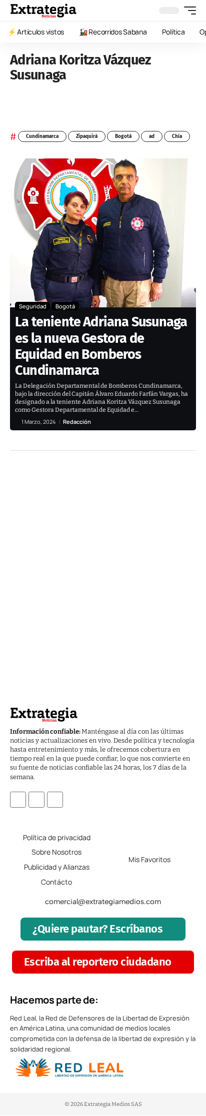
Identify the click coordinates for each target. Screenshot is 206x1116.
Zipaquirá (87, 136)
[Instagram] (36, 800)
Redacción (77, 421)
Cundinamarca (42, 136)
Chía (177, 136)
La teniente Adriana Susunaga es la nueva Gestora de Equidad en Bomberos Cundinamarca (101, 346)
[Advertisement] (103, 564)
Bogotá (123, 136)
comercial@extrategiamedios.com (103, 901)
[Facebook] (18, 800)
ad (151, 136)
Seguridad (32, 306)
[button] (187, 10)
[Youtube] (55, 800)
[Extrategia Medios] (43, 10)
